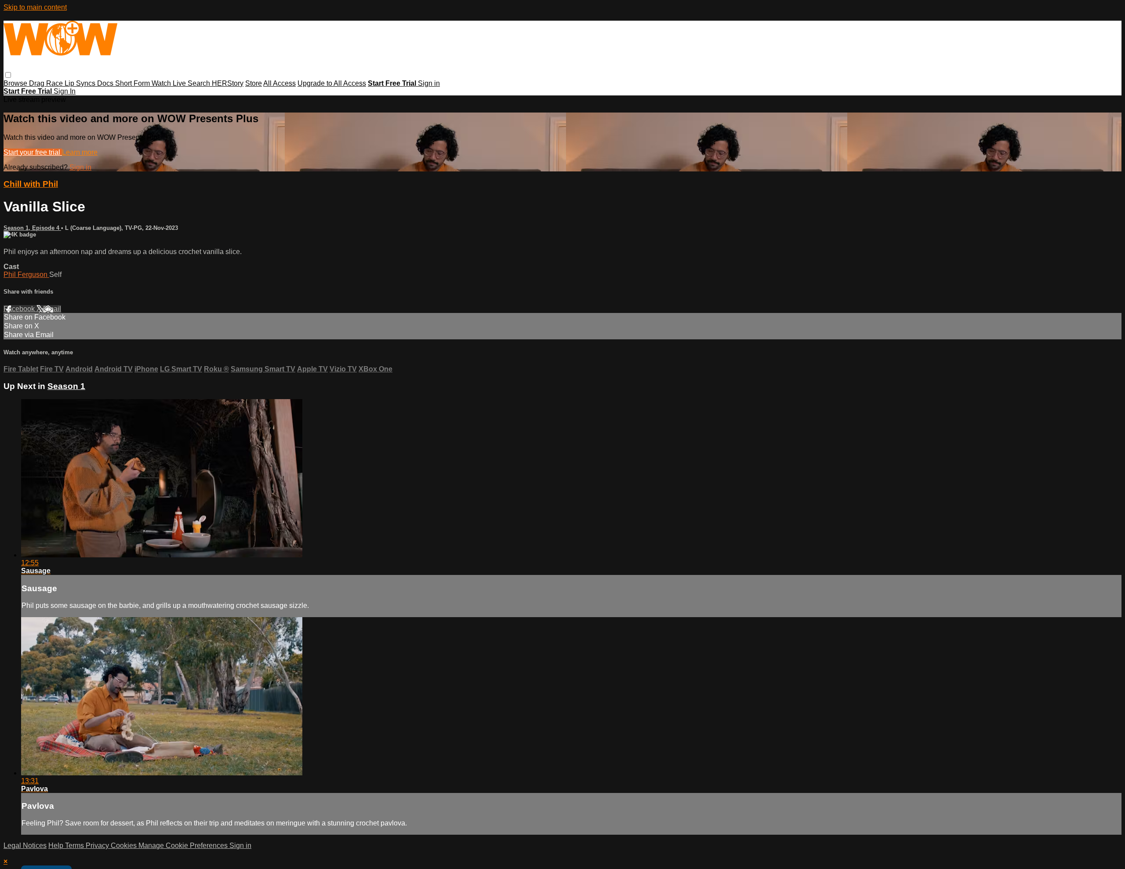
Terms (75, 845)
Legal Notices (25, 845)
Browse (16, 83)
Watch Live (170, 83)
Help (56, 845)
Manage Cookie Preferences (183, 845)
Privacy (98, 845)
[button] (8, 75)
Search (200, 83)
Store (253, 83)
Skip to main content (35, 7)
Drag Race (47, 83)
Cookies (124, 845)
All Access (279, 83)
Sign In (65, 91)
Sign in (429, 83)
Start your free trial (33, 152)
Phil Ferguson (26, 274)
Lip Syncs (81, 83)
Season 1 (66, 386)
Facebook (20, 309)
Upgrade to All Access (332, 83)
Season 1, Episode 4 (32, 228)
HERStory (227, 83)
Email (52, 309)
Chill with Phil (31, 184)
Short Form (133, 83)
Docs (106, 83)
